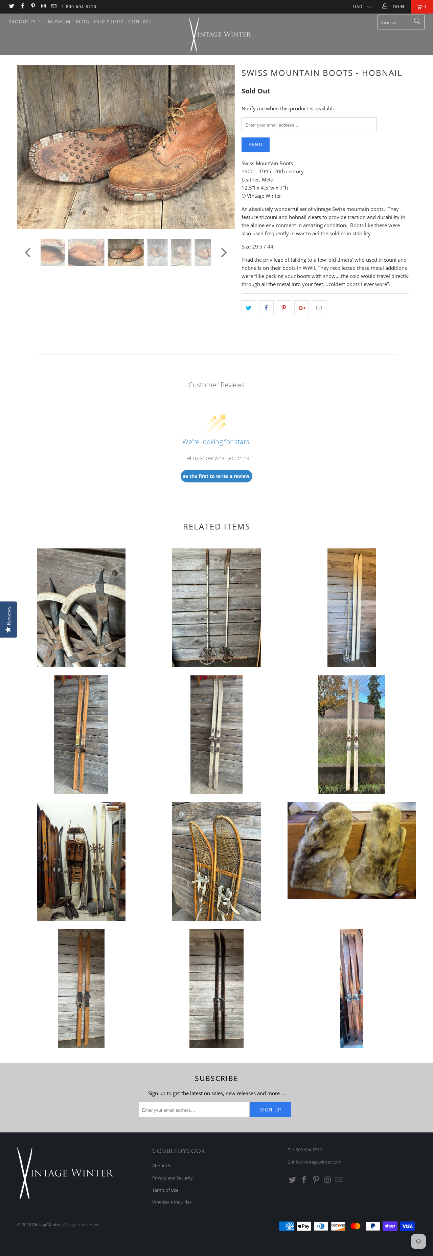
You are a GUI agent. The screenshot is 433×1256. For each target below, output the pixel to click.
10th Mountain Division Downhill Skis (81, 734)
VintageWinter (46, 1224)
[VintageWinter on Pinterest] (33, 6)
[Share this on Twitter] (249, 307)
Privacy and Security (172, 1178)
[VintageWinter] (220, 34)
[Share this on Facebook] (266, 307)
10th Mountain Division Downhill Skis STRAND (352, 734)
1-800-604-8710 (79, 6)
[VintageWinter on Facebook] (22, 6)
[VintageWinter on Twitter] (11, 6)
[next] (223, 152)
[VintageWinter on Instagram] (43, 6)
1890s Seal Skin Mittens (352, 850)
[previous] (29, 152)
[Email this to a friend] (319, 307)
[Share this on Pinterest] (284, 307)
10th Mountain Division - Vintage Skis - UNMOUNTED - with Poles (352, 607)
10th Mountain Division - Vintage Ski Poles (81, 607)
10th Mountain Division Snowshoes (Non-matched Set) (216, 861)
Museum (59, 21)
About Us (161, 1166)
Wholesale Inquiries (171, 1202)
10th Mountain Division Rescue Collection (81, 861)
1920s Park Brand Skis (216, 988)
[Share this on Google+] (301, 307)
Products (23, 21)
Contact (140, 21)
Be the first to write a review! (216, 476)
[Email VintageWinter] (53, 6)
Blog (82, 21)
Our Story (108, 21)
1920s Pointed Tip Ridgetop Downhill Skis (352, 988)
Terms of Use (165, 1190)
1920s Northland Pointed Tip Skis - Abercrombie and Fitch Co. (81, 988)
